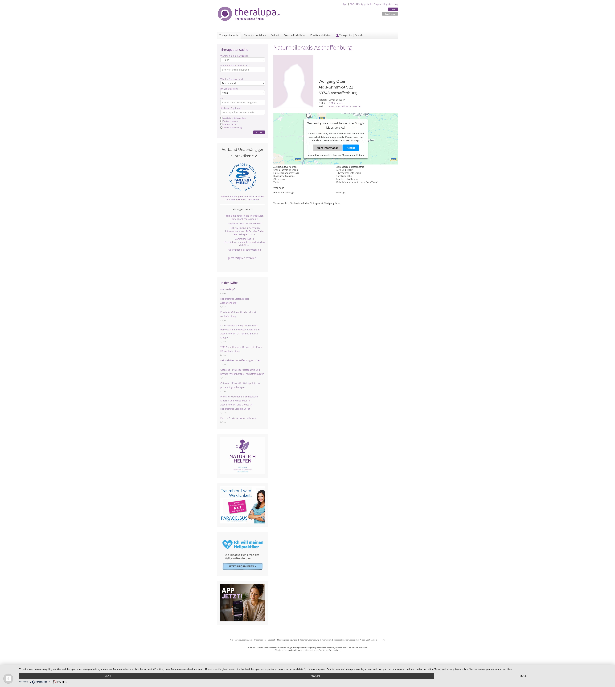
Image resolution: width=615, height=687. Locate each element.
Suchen (259, 132)
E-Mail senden (336, 103)
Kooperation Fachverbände (346, 639)
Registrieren (390, 14)
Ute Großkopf (227, 289)
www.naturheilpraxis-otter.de (345, 106)
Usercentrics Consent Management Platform (342, 155)
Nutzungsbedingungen (287, 639)
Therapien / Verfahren (255, 35)
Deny (108, 675)
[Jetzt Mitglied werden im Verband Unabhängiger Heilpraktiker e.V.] (242, 177)
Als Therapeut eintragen (241, 639)
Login (393, 9)
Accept (351, 147)
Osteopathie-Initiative (294, 35)
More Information (328, 147)
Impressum (326, 639)
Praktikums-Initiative (320, 35)
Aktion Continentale (368, 639)
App (345, 4)
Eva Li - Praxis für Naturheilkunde (238, 418)
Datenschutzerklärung (309, 639)
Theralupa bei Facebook (264, 639)
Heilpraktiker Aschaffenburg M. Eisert (240, 360)
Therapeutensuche (229, 35)
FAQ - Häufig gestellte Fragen (365, 4)
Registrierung (390, 4)
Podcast (275, 35)
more (523, 675)
